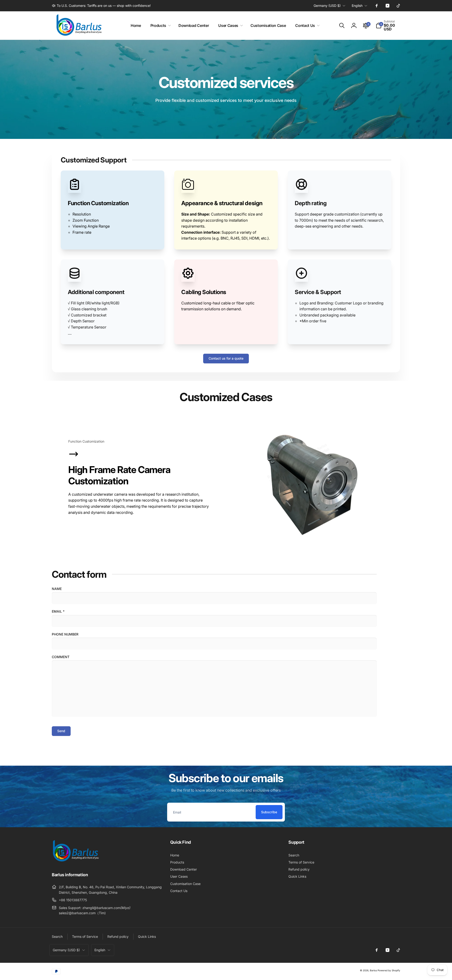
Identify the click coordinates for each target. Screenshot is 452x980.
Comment (60, 657)
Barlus (373, 970)
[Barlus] (75, 861)
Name (57, 589)
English (357, 6)
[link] (101, 5)
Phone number (65, 634)
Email (58, 611)
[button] (160, 25)
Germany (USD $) (327, 6)
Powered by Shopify (389, 970)
